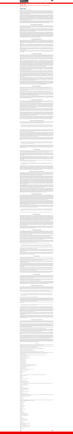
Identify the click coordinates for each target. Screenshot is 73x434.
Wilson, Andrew (21, 8)
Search (52, 0)
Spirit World (25, 8)
